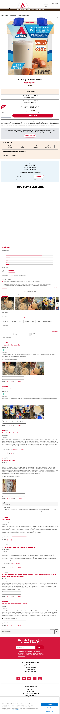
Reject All (49, 707)
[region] (29, 705)
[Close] (55, 699)
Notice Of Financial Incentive (30, 693)
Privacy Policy (15, 709)
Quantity (3, 112)
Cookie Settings (49, 711)
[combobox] (30, 231)
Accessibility (30, 691)
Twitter (24, 678)
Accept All (49, 704)
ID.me (32, 132)
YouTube (40, 678)
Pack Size (3, 88)
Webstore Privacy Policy (31, 686)
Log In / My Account (30, 671)
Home (2, 15)
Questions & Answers (30, 155)
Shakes (6, 15)
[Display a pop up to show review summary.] (36, 223)
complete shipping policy (38, 179)
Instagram (29, 678)
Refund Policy (31, 689)
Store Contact (31, 669)
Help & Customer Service (31, 665)
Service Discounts (31, 667)
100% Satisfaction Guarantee (30, 662)
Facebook (18, 678)
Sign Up (39, 647)
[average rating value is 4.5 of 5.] (28, 83)
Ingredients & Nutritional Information (30, 151)
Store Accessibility (30, 695)
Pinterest (34, 678)
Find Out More (30, 135)
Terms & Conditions (30, 688)
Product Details (30, 142)
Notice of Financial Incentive (27, 654)
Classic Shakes (13, 15)
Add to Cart (28, 236)
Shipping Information (31, 664)
